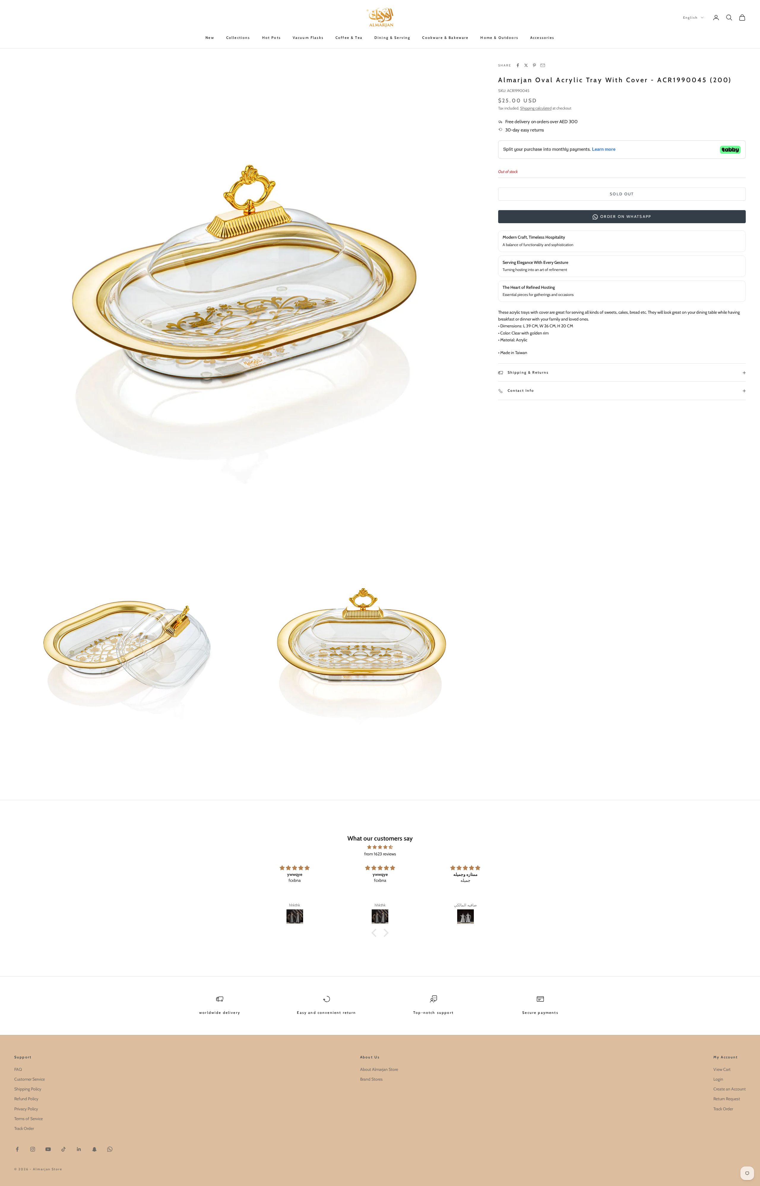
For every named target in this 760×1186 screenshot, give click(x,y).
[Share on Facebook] (517, 65)
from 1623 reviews (380, 854)
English (690, 17)
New (209, 37)
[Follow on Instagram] (33, 1149)
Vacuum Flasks (308, 37)
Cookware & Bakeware (445, 37)
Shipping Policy (27, 1089)
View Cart (722, 1069)
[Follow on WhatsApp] (110, 1149)
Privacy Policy (26, 1109)
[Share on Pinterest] (534, 65)
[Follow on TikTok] (63, 1149)
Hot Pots (271, 37)
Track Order (24, 1128)
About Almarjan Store (379, 1069)
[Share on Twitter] (526, 65)
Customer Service (29, 1079)
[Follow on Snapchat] (94, 1149)
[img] (380, 847)
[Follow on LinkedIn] (79, 1149)
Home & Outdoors (499, 37)
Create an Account (729, 1089)
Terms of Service (28, 1118)
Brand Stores (371, 1079)
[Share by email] (542, 65)
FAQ (18, 1069)
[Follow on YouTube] (48, 1149)
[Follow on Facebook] (17, 1149)
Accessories (542, 37)
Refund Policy (26, 1098)
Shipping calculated (536, 108)
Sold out (622, 194)
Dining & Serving (392, 37)
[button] (375, 933)
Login (718, 1079)
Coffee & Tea (348, 37)
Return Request (726, 1098)
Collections (238, 37)
